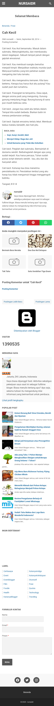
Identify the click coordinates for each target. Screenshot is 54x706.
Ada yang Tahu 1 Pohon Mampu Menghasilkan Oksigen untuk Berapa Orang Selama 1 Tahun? (31, 458)
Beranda (27, 692)
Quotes (32, 588)
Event (6, 575)
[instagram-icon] (36, 680)
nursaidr (27, 4)
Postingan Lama (43, 302)
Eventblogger (9, 580)
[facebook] (8, 222)
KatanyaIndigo (35, 571)
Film (5, 584)
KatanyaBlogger (11, 597)
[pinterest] (33, 222)
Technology (34, 592)
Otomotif (33, 580)
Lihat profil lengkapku (12, 400)
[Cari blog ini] (50, 3)
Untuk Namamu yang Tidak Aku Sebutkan (25, 143)
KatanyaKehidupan (37, 575)
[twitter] (21, 222)
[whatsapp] (45, 222)
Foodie (6, 588)
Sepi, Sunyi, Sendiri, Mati (18, 135)
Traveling (33, 597)
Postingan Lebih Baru (13, 302)
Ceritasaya (8, 571)
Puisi (31, 584)
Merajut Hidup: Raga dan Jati (20, 139)
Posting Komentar (10, 42)
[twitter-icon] (27, 680)
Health (6, 592)
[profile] (6, 367)
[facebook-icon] (18, 680)
